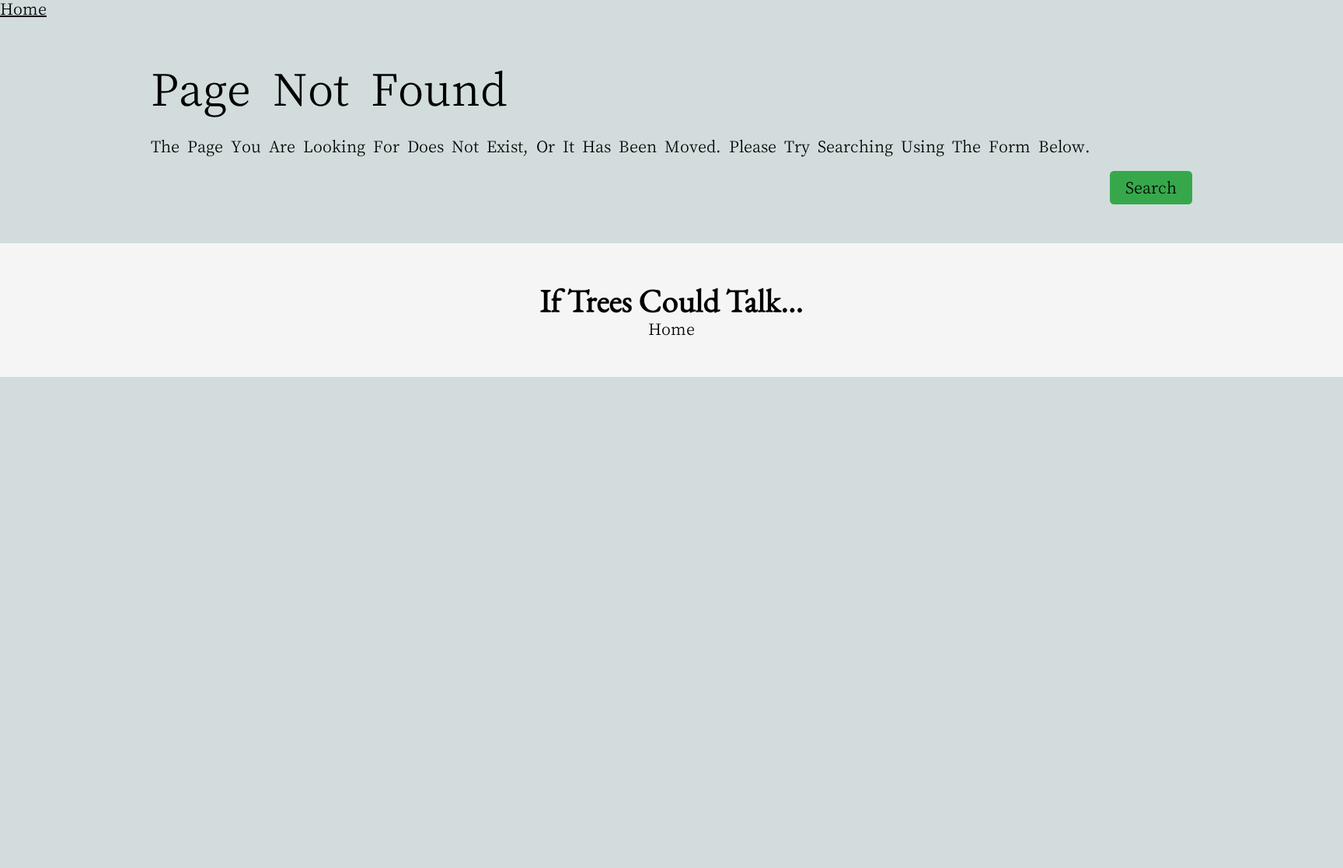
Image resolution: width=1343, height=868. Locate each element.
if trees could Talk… (672, 300)
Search (1151, 187)
